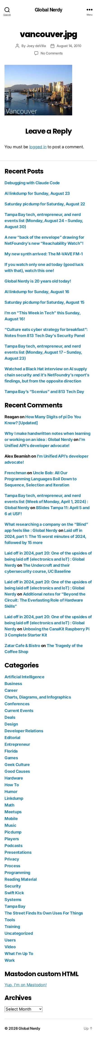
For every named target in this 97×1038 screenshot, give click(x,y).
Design (11, 724)
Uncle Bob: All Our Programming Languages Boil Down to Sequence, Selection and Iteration (41, 478)
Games (11, 757)
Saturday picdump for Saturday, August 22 (45, 204)
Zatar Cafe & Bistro (22, 645)
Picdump (13, 832)
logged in (38, 146)
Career (11, 690)
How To (12, 784)
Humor (11, 791)
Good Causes (17, 771)
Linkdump (14, 798)
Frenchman (15, 472)
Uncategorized (19, 933)
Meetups (13, 811)
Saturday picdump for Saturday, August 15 (44, 302)
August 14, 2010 (69, 46)
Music (10, 825)
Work (10, 960)
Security (13, 886)
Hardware (14, 778)
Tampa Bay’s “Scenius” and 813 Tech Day (44, 391)
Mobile (11, 818)
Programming (17, 872)
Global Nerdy (48, 9)
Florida (11, 751)
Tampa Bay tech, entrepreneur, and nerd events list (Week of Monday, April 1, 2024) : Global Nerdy (46, 501)
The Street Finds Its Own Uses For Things (44, 913)
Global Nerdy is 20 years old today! (38, 281)
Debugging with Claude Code (32, 182)
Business (13, 683)
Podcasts (14, 845)
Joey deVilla (36, 46)
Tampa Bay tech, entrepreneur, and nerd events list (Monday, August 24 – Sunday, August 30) (44, 220)
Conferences (17, 703)
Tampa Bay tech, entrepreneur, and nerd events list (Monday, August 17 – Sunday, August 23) (43, 352)
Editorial (12, 737)
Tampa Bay (15, 906)
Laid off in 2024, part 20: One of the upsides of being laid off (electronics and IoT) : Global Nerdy (48, 559)
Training (12, 926)
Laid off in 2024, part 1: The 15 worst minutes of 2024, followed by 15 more (45, 536)
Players (12, 838)
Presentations (18, 852)
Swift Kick (14, 892)
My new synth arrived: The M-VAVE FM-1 (44, 254)
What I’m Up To (19, 953)
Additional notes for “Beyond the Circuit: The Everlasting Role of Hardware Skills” (45, 600)
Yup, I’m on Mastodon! (25, 984)
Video (10, 946)
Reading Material (21, 879)
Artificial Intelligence (24, 676)
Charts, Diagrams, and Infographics (38, 697)
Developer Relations (24, 730)
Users (10, 940)
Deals (10, 717)
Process (12, 865)
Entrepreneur (17, 744)
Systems (13, 899)
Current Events (19, 710)
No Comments (52, 53)
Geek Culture (17, 764)
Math (9, 805)
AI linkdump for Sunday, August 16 (37, 291)
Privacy (12, 859)
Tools (10, 919)
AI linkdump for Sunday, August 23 (37, 193)
